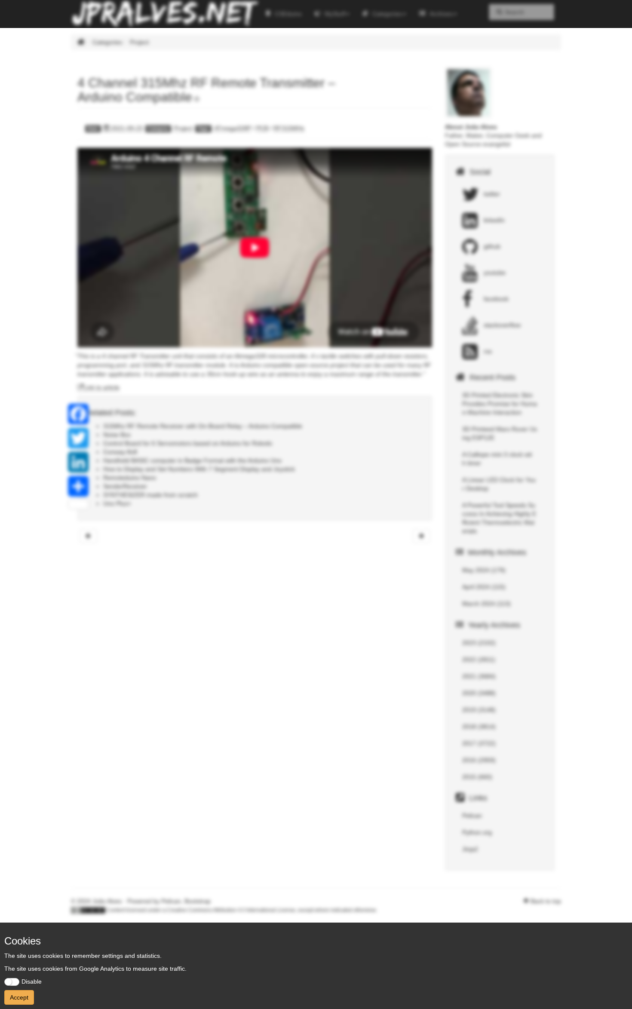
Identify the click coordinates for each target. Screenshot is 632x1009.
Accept (19, 997)
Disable (31, 981)
